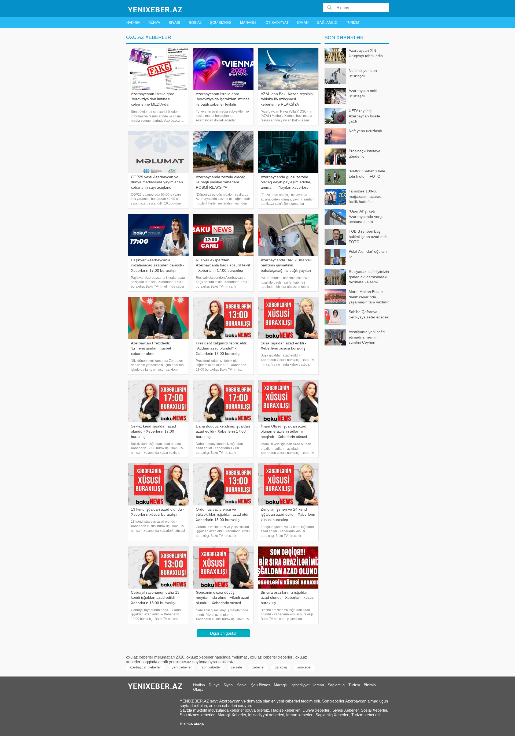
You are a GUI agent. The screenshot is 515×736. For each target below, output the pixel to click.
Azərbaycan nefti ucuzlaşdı (363, 93)
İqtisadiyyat (276, 23)
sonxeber (304, 667)
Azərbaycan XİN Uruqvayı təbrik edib (366, 53)
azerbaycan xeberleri (145, 667)
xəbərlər (258, 667)
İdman (302, 23)
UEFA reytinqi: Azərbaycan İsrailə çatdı (364, 116)
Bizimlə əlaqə (192, 724)
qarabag (281, 667)
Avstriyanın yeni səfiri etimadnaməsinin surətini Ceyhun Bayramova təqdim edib (369, 337)
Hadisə (133, 23)
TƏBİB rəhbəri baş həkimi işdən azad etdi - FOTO (369, 236)
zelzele (236, 667)
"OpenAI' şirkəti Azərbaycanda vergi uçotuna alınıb (365, 216)
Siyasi (174, 23)
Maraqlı (248, 23)
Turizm (352, 23)
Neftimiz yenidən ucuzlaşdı (363, 73)
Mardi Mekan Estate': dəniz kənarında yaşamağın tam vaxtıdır (369, 296)
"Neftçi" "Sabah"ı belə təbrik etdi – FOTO (367, 174)
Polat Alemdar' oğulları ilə (368, 254)
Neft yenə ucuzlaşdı (365, 131)
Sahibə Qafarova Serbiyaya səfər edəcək (369, 314)
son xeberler (211, 667)
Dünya (154, 23)
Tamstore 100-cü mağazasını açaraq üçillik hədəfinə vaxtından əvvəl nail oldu (353, 197)
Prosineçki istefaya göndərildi (364, 153)
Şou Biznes (220, 23)
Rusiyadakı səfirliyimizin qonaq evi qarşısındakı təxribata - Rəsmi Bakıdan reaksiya (369, 277)
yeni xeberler (182, 667)
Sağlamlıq (327, 23)
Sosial (195, 23)
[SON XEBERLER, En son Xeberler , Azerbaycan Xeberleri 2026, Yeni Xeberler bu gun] (155, 9)
